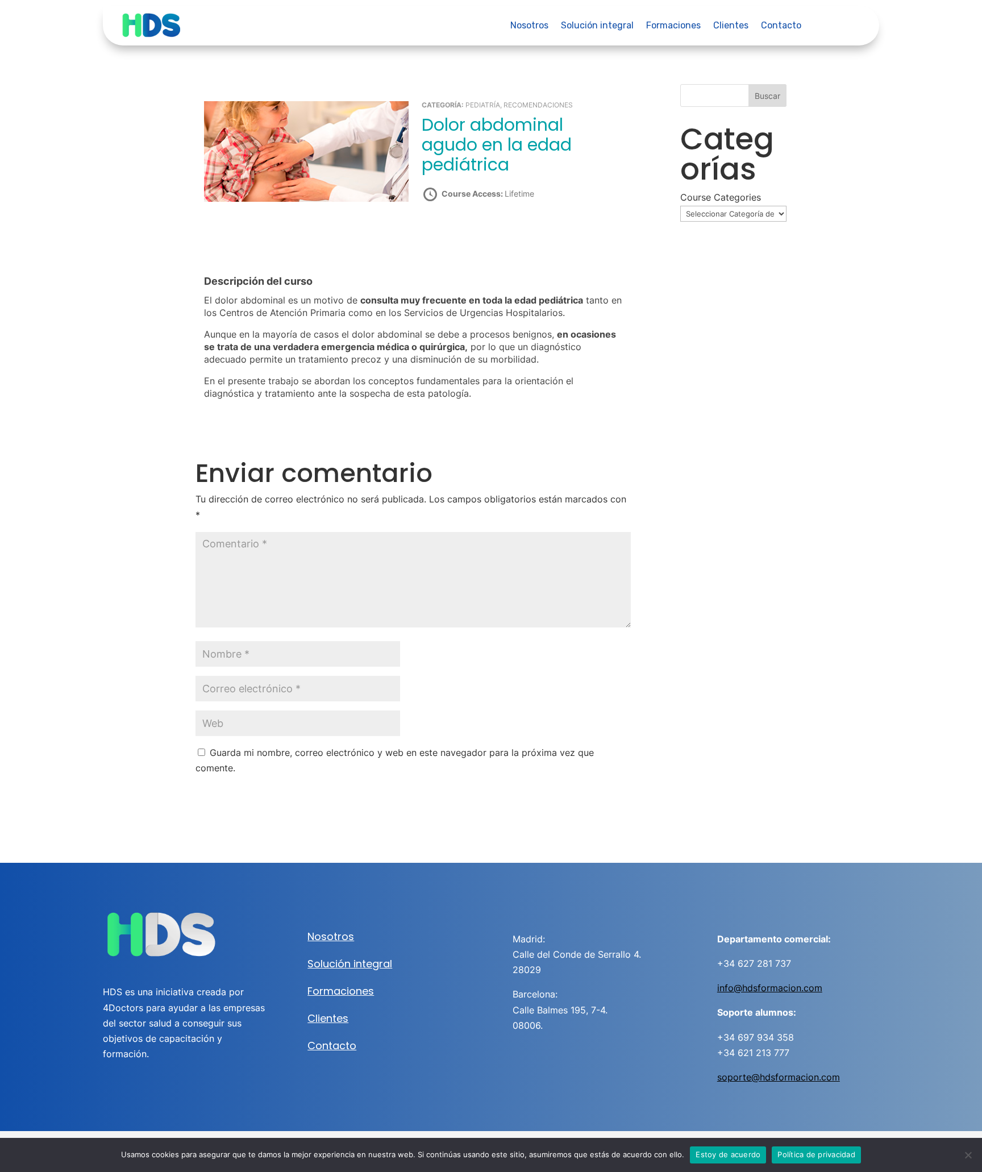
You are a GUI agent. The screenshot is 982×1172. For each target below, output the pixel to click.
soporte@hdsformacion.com (778, 1077)
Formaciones (673, 26)
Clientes (730, 26)
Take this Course (482, 234)
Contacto (781, 26)
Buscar (767, 96)
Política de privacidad (816, 1154)
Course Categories (720, 197)
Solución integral (597, 26)
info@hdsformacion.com (769, 988)
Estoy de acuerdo (728, 1154)
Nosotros (529, 26)
